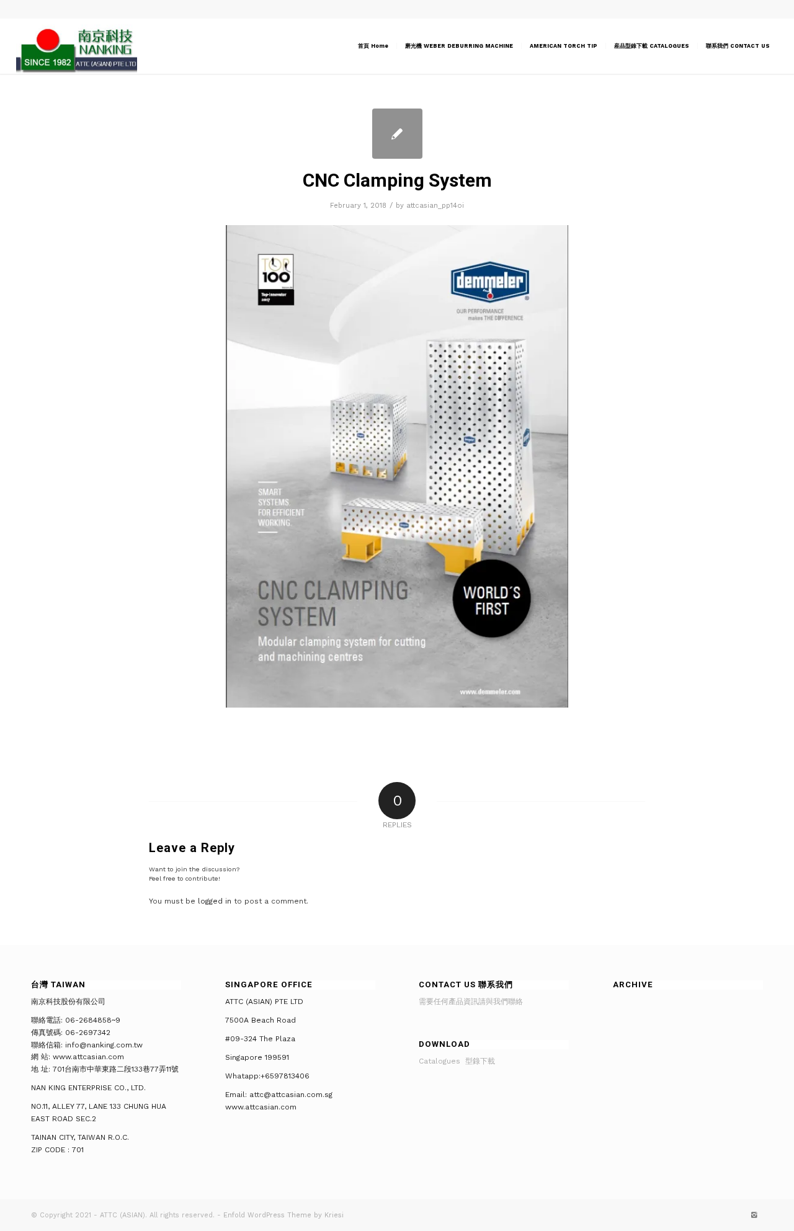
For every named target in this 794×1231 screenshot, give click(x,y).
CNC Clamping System (397, 180)
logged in (214, 901)
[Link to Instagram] (753, 1215)
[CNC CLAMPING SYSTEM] (397, 134)
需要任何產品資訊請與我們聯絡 (471, 1001)
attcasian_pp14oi (435, 206)
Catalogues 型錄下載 (457, 1061)
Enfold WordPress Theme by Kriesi (283, 1215)
